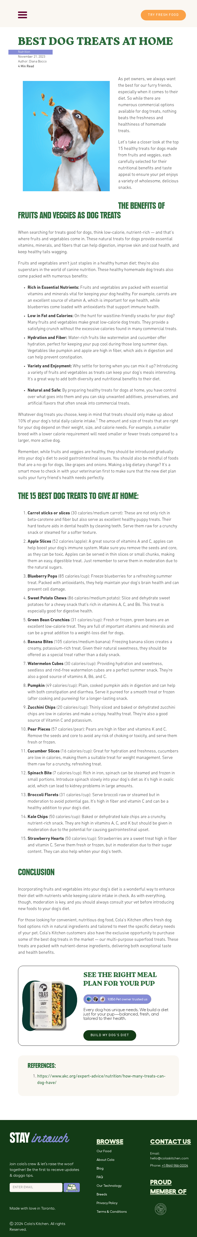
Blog (100, 1168)
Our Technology (109, 1186)
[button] (22, 15)
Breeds (102, 1194)
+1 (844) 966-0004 (175, 1165)
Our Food (104, 1151)
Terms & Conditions (112, 1211)
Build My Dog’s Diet (110, 1035)
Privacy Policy (107, 1203)
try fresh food (163, 15)
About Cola (105, 1160)
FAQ (100, 1177)
